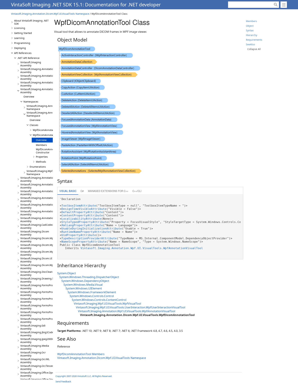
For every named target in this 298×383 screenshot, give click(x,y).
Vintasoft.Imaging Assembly (30, 64)
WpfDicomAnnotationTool (47, 135)
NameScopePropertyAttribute (84, 241)
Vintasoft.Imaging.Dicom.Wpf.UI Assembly (38, 266)
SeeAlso (250, 44)
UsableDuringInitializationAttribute (92, 228)
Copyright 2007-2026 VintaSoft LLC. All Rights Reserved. (84, 376)
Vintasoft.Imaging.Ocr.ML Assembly (34, 361)
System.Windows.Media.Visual (83, 285)
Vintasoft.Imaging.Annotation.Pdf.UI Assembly (41, 206)
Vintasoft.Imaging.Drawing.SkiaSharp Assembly (42, 280)
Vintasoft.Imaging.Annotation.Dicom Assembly (41, 77)
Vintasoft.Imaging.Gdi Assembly (33, 327)
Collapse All (254, 49)
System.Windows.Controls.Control (92, 296)
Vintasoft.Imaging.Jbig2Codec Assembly (37, 334)
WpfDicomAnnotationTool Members (81, 354)
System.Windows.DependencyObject (85, 281)
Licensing (19, 28)
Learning (19, 38)
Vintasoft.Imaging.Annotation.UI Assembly (39, 213)
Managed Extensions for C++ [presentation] (108, 191)
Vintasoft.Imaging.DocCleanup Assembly (38, 273)
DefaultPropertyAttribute (82, 212)
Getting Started (23, 33)
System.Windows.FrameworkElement (92, 292)
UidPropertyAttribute (79, 235)
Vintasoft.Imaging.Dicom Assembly (34, 233)
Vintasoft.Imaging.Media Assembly (34, 347)
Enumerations (38, 166)
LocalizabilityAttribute (81, 218)
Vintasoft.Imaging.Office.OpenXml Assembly (39, 374)
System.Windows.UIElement (84, 288)
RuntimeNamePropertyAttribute (86, 231)
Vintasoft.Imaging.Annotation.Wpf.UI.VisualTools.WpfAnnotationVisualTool (142, 248)
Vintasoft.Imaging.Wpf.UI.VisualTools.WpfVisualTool (107, 303)
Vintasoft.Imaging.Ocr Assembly (33, 354)
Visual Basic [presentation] (67, 191)
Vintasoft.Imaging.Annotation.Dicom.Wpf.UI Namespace (52, 107)
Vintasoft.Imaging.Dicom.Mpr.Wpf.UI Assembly (41, 253)
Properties (42, 156)
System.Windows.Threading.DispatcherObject (89, 277)
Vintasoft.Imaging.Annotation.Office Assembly (41, 179)
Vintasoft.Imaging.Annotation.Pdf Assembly (39, 199)
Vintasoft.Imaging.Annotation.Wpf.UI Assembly (41, 219)
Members (251, 21)
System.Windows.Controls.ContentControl (99, 300)
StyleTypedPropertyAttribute (85, 222)
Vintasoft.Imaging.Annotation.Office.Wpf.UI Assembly (45, 193)
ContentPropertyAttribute (82, 215)
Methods (41, 161)
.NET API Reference (28, 58)
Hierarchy (251, 35)
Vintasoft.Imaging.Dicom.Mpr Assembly (37, 240)
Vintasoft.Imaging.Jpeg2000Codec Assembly (39, 340)
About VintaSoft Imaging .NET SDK (31, 22)
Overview (28, 96)
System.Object (66, 273)
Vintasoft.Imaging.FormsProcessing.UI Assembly (42, 313)
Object (250, 25)
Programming (22, 43)
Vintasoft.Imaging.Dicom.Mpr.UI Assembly (38, 246)
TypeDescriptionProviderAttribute (89, 238)
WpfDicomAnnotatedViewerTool (51, 130)
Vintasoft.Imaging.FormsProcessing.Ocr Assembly (43, 293)
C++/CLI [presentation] (136, 191)
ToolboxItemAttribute (79, 205)
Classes (34, 125)
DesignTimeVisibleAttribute (84, 209)
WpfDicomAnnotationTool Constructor (50, 151)
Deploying (20, 48)
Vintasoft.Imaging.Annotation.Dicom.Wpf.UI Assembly (45, 91)
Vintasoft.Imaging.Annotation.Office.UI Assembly (42, 186)
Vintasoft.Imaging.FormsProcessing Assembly (40, 287)
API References (23, 53)
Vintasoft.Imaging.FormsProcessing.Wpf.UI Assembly (45, 320)
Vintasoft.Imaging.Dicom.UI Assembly (36, 260)
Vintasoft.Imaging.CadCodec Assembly (36, 226)
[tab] (67, 191)
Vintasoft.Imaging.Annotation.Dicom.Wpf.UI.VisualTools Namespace (50, 13)
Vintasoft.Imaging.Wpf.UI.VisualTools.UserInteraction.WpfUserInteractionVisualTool (130, 307)
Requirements (254, 39)
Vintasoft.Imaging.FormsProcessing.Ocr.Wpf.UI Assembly (47, 307)
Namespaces (30, 101)
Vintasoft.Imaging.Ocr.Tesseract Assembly (38, 367)
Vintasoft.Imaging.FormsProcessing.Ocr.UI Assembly (44, 300)
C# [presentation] (82, 191)
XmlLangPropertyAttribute (82, 225)
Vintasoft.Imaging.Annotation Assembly (37, 70)
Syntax (250, 30)
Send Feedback (63, 381)
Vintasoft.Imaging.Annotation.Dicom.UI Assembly (43, 84)
